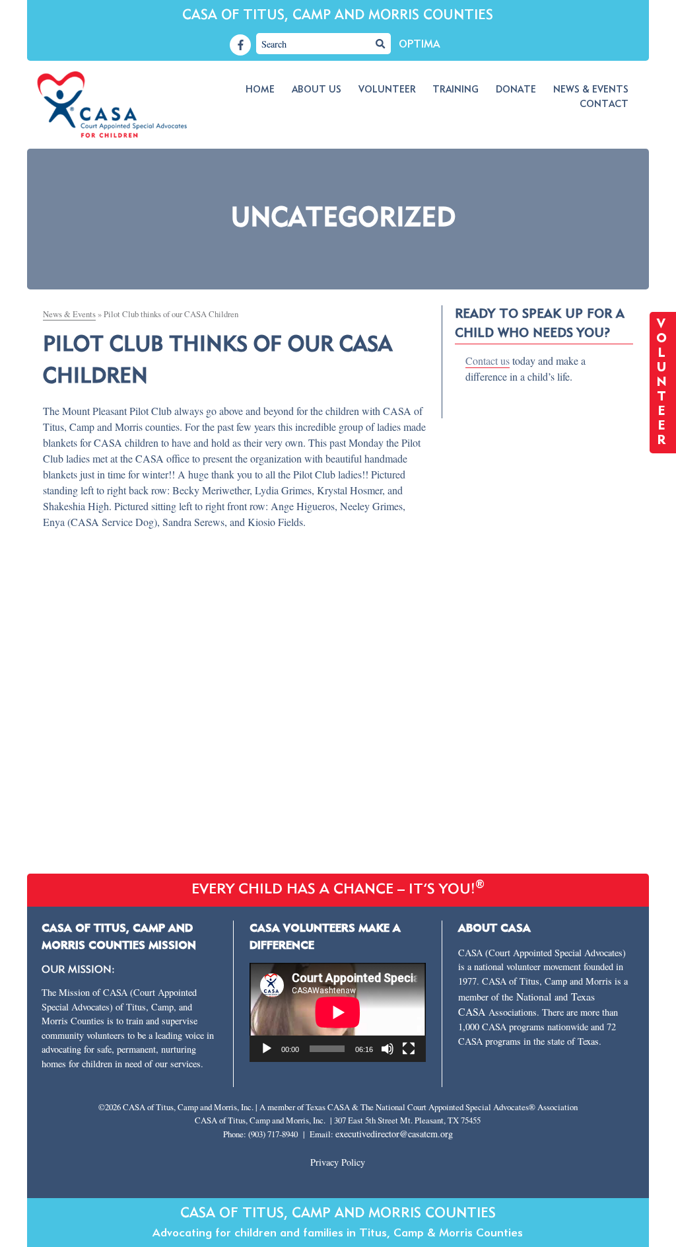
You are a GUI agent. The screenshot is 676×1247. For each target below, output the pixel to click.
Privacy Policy (337, 1162)
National (535, 996)
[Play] (266, 1048)
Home (260, 89)
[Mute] (387, 1048)
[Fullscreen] (408, 1048)
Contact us (487, 360)
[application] (338, 1012)
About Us (316, 89)
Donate (516, 89)
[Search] (380, 43)
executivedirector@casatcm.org (394, 1133)
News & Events (590, 89)
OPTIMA (419, 45)
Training (455, 89)
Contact (604, 104)
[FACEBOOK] (240, 45)
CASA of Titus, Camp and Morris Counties (337, 15)
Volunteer (387, 89)
